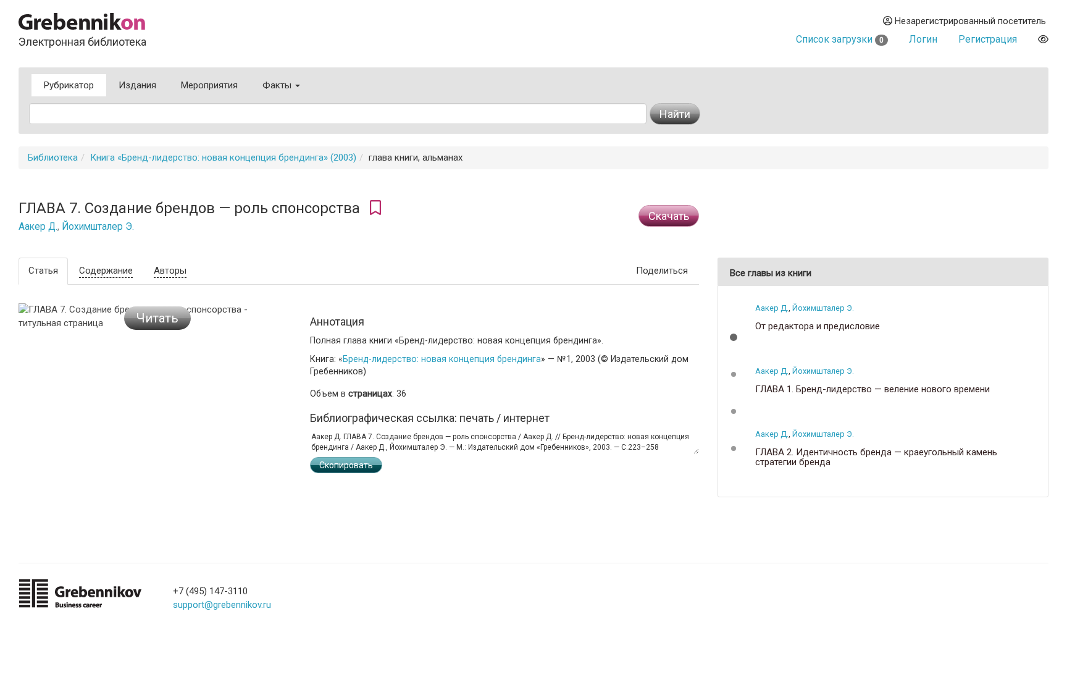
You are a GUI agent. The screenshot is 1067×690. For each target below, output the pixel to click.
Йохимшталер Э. (98, 226)
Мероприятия (209, 85)
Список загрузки (840, 39)
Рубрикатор (69, 85)
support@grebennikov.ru (222, 604)
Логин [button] (923, 39)
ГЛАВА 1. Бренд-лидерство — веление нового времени (872, 389)
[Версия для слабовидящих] (1043, 39)
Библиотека (53, 157)
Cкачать (668, 215)
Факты (278, 85)
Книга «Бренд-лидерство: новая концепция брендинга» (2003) (223, 157)
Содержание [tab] (106, 270)
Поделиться (662, 270)
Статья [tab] (43, 270)
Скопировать (346, 465)
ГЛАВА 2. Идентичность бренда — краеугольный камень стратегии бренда (876, 457)
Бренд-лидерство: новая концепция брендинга (442, 359)
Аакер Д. (38, 226)
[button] (733, 337)
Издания (137, 85)
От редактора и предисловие (817, 326)
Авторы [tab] (170, 270)
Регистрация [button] (987, 39)
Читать (157, 318)
